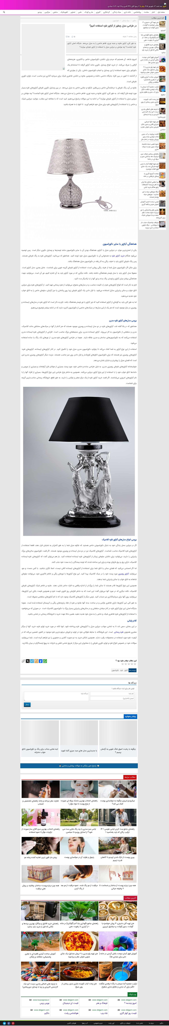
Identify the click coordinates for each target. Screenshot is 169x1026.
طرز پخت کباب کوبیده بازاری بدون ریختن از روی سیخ (79, 985)
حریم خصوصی (98, 1023)
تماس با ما (139, 1023)
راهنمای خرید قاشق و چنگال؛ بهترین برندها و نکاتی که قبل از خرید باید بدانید (40, 925)
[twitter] (4, 1023)
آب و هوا (85, 1023)
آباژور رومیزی (123, 573)
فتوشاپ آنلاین (71, 1023)
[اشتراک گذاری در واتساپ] (45, 661)
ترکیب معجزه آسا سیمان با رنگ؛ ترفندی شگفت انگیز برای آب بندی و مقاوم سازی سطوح (118, 985)
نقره (121, 670)
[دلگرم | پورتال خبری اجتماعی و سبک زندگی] (163, 4)
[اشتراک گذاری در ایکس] (28, 661)
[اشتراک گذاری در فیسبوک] (41, 661)
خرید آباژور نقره (118, 255)
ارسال (27, 704)
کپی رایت (111, 1023)
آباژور (126, 670)
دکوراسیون (115, 670)
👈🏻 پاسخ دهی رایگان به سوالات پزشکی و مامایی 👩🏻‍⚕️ (79, 765)
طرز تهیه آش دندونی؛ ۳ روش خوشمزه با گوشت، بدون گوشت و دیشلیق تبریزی (118, 925)
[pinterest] (13, 1023)
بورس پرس (44, 1003)
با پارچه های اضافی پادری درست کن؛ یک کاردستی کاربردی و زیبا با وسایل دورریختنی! (40, 985)
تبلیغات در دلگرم (125, 1023)
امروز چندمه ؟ (130, 1003)
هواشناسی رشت (71, 1013)
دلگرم (46, 1013)
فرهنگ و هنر (101, 1003)
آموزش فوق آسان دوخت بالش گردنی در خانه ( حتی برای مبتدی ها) (118, 955)
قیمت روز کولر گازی (128, 1013)
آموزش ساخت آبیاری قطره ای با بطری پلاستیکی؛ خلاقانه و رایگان (40, 955)
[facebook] (8, 1023)
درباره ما (151, 1023)
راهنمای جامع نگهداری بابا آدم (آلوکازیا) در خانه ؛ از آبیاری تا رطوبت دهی (79, 925)
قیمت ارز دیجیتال (70, 1003)
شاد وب (104, 1013)
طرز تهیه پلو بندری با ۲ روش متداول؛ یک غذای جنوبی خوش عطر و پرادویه (79, 955)
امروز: (164, 6)
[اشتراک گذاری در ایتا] (36, 661)
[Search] (4, 12)
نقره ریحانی (118, 632)
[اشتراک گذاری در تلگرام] (32, 661)
